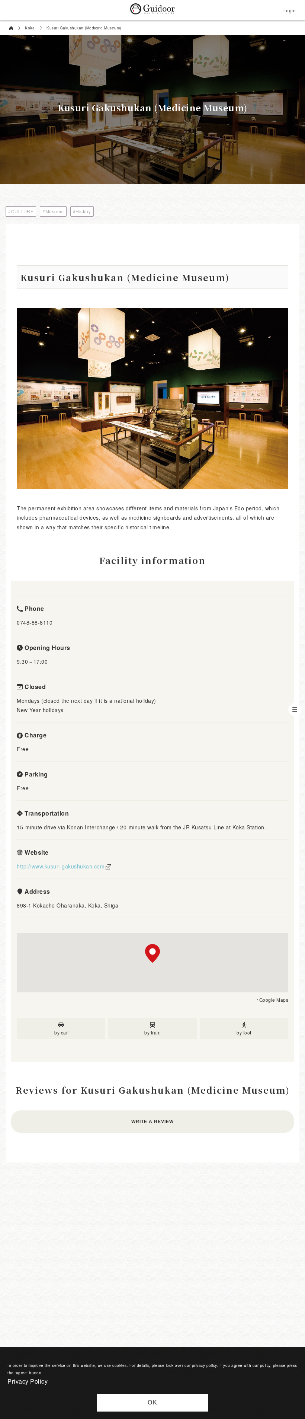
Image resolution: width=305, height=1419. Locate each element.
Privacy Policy (27, 1381)
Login (289, 10)
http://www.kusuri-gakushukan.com (61, 866)
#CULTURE (20, 211)
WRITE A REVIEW (152, 1121)
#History (82, 211)
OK (153, 1402)
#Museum (53, 211)
